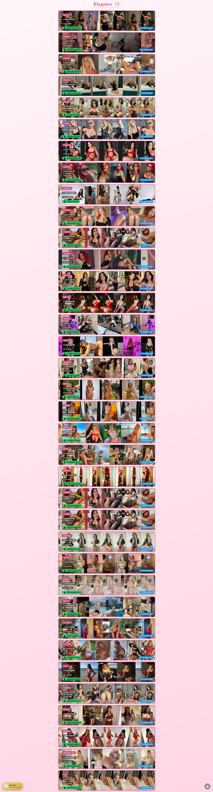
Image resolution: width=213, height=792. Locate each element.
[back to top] (207, 786)
